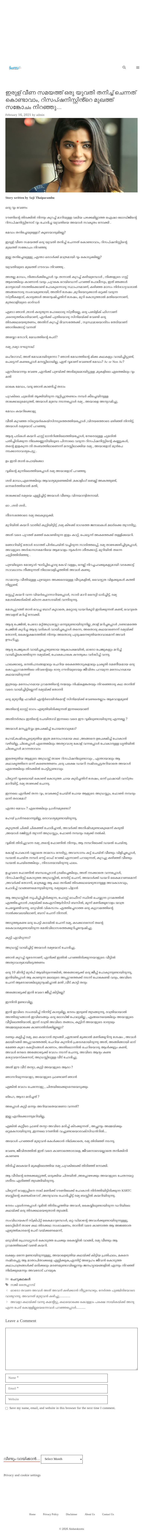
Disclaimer (71, 1514)
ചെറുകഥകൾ (20, 1279)
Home (32, 1514)
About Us (90, 1514)
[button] (124, 68)
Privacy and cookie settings (22, 1475)
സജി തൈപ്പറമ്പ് (22, 1285)
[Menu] (136, 68)
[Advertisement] (71, 28)
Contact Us (108, 1514)
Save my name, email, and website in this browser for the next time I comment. (62, 1408)
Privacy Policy (50, 1514)
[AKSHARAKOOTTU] (15, 68)
